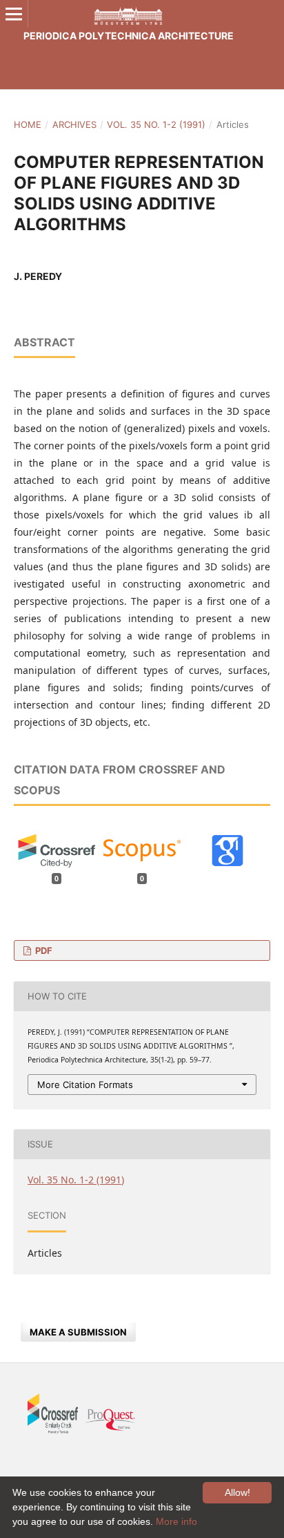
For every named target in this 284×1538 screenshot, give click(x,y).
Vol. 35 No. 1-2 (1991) (156, 124)
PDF (42, 950)
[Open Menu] (14, 14)
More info (176, 1521)
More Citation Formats (85, 1084)
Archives (74, 124)
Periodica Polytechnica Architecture (128, 35)
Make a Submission (78, 1332)
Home (27, 124)
